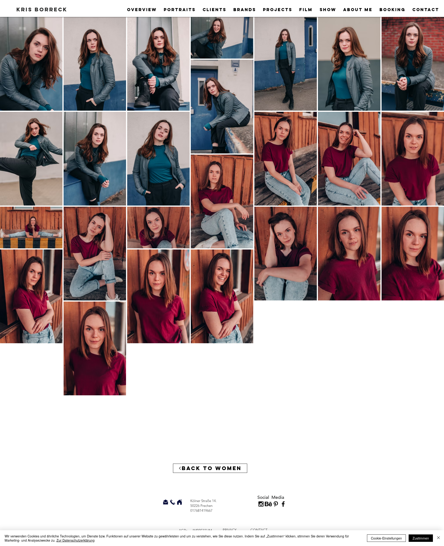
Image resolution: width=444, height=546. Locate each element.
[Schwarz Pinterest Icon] (275, 504)
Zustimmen (421, 538)
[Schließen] (438, 538)
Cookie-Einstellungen (386, 538)
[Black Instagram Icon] (261, 504)
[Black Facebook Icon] (283, 504)
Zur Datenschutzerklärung (75, 540)
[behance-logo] (268, 504)
